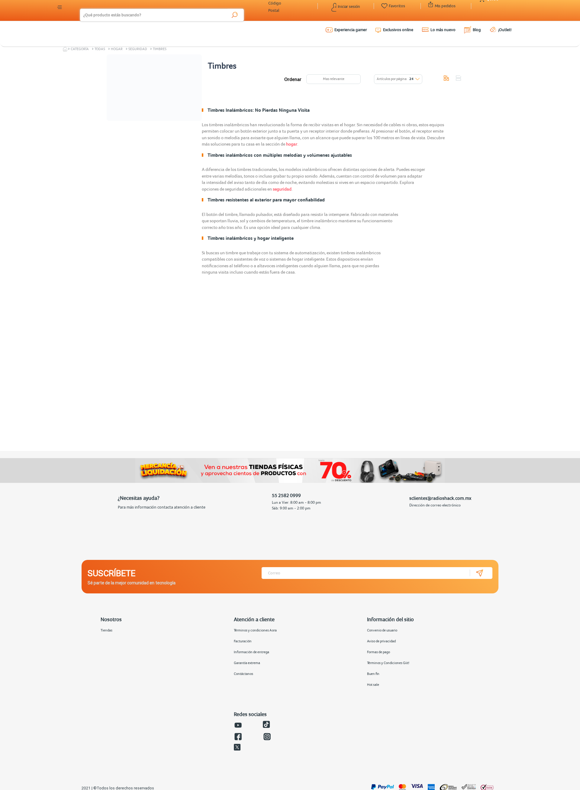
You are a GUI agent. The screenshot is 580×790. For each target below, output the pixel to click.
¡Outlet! (504, 29)
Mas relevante (333, 79)
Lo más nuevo (443, 29)
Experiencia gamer (350, 29)
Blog (477, 29)
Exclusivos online (398, 29)
